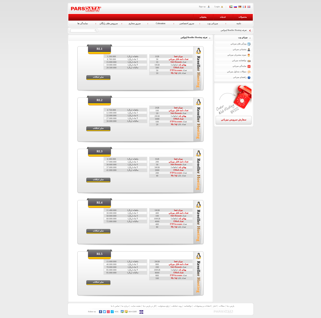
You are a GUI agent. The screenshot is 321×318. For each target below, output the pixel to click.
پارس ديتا (230, 306)
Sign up (202, 6)
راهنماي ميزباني (239, 77)
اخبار (215, 306)
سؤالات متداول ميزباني (236, 71)
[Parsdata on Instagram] (108, 312)
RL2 (100, 100)
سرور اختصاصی (186, 23)
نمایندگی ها (82, 23)
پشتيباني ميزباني (239, 49)
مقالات (222, 306)
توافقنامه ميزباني (239, 60)
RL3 (100, 151)
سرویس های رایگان (109, 23)
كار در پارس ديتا (149, 306)
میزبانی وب (212, 23)
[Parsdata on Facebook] (100, 312)
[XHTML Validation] (122, 312)
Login (217, 6)
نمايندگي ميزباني (239, 66)
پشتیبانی (203, 17)
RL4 (100, 202)
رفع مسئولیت (163, 306)
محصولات (243, 17)
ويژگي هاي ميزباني (238, 44)
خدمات (223, 17)
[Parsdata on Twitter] (104, 312)
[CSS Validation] (126, 312)
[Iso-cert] (142, 312)
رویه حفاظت (176, 306)
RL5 (100, 254)
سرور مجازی (135, 23)
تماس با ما (115, 306)
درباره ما (125, 306)
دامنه (238, 23)
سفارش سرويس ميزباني (233, 119)
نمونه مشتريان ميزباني (236, 55)
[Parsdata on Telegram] (112, 312)
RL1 (100, 49)
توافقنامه (188, 306)
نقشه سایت (136, 306)
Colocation (160, 23)
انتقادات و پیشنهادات (202, 306)
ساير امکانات (98, 77)
